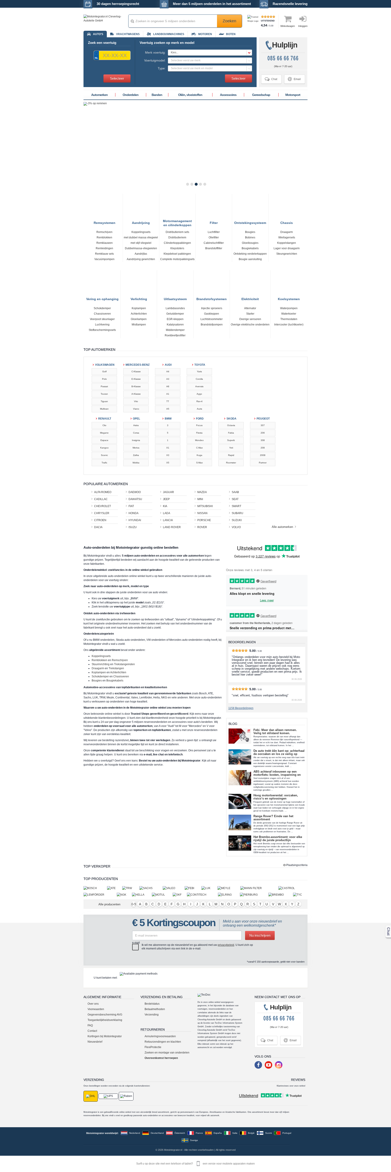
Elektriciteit (250, 298)
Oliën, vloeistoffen (190, 95)
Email (294, 79)
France (199, 1133)
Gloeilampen (139, 319)
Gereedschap (261, 95)
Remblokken (104, 237)
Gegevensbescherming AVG (105, 1014)
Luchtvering (102, 324)
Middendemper (175, 330)
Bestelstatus (152, 1003)
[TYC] (300, 894)
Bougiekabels (250, 248)
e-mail (136, 942)
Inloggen (303, 26)
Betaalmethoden (155, 1009)
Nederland (134, 1133)
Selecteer (117, 78)
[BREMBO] (280, 894)
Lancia (168, 520)
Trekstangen (116, 668)
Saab (235, 492)
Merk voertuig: (155, 52)
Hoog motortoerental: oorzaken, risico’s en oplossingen (275, 797)
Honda (133, 513)
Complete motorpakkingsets (177, 259)
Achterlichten (139, 313)
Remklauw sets (104, 253)
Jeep (166, 499)
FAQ (90, 1025)
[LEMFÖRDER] (100, 894)
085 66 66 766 (283, 58)
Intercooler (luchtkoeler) (288, 324)
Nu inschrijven (259, 935)
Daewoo (135, 492)
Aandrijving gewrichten (141, 259)
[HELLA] (142, 894)
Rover (202, 527)
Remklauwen (104, 242)
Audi (168, 364)
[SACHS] (151, 888)
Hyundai (135, 520)
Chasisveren (121, 676)
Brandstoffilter (213, 248)
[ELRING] (229, 894)
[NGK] (124, 894)
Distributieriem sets (177, 232)
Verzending (152, 1014)
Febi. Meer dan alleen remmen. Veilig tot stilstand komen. (275, 731)
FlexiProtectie (153, 1047)
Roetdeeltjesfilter (175, 335)
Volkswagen (104, 364)
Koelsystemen (289, 298)
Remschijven (104, 232)
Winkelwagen (287, 26)
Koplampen (139, 308)
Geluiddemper (175, 313)
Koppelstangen (286, 242)
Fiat (131, 506)
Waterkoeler (288, 313)
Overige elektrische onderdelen (250, 324)
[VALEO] (174, 888)
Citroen (100, 520)
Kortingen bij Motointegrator (105, 1036)
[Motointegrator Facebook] (258, 1065)
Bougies (250, 232)
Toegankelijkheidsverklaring (105, 1020)
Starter (250, 313)
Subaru (237, 513)
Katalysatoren (175, 324)
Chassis (286, 222)
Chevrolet (102, 506)
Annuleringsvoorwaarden (160, 1036)
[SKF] (180, 894)
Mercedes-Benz (136, 364)
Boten (231, 34)
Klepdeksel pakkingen (177, 253)
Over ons (93, 1003)
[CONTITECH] (202, 894)
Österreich (179, 1133)
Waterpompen (289, 308)
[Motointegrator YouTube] (268, 1065)
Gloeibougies (250, 242)
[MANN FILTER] (259, 888)
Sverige (194, 1140)
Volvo (236, 527)
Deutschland (157, 1133)
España (218, 1133)
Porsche (204, 520)
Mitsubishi (205, 506)
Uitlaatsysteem (175, 298)
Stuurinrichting (101, 664)
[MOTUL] (162, 894)
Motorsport (292, 95)
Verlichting (139, 298)
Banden (157, 95)
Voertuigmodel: (155, 60)
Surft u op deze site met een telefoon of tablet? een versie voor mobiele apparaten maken (195, 1163)
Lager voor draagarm (287, 248)
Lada (166, 513)
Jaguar (168, 492)
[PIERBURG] (254, 894)
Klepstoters (177, 248)
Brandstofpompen (212, 324)
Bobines (250, 237)
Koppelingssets (140, 232)
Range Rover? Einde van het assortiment (273, 818)
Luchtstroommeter (211, 319)
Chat (271, 79)
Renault (104, 418)
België (251, 1133)
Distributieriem (177, 237)
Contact (92, 1030)
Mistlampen (139, 324)
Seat (235, 499)
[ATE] (114, 888)
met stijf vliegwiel (141, 242)
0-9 (133, 904)
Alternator (250, 308)
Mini (200, 499)
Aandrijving (141, 222)
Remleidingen (104, 248)
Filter (214, 222)
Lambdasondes (175, 308)
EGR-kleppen (175, 319)
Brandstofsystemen (211, 298)
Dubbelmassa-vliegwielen (141, 248)
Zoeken (229, 21)
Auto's (98, 34)
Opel (136, 418)
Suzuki (237, 520)
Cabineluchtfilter (214, 242)
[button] (210, 53)
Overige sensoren (250, 319)
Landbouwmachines (168, 34)
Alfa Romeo (102, 492)
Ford (200, 418)
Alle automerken (283, 527)
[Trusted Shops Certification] (253, 21)
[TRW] (130, 888)
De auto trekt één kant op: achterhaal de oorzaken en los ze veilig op (279, 752)
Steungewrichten (286, 253)
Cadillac (101, 499)
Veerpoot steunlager (102, 319)
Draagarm (286, 232)
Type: (162, 68)
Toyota (199, 364)
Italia (234, 1133)
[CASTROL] (293, 888)
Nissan (202, 513)
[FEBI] (193, 888)
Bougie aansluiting (250, 259)
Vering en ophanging (102, 298)
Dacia (98, 527)
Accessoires (228, 95)
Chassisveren (102, 313)
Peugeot (263, 418)
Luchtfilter (214, 232)
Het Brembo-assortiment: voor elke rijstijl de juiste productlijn (277, 838)
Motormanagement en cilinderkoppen (177, 221)
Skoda (231, 418)
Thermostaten (288, 319)
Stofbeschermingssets (102, 330)
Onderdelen (130, 95)
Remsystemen (104, 222)
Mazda (202, 492)
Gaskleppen (211, 313)
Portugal (286, 1133)
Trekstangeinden (124, 664)
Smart (236, 506)
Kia (165, 506)
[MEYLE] (228, 888)
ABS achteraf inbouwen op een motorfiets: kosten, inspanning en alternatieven (277, 773)
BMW (168, 418)
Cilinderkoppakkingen (177, 242)
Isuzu (133, 527)
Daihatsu (135, 499)
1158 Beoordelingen (240, 708)
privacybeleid (226, 945)
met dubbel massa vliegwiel (141, 237)
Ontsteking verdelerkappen (250, 253)
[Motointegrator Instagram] (278, 1065)
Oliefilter (214, 237)
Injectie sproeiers (211, 308)
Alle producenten (109, 904)
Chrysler (101, 513)
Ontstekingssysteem (250, 222)
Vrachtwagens (128, 34)
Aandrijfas (141, 253)
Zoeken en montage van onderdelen (167, 1052)
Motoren (205, 34)
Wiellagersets (286, 237)
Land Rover (172, 527)
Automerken (99, 95)
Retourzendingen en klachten (163, 1041)
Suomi (268, 1133)
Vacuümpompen (104, 259)
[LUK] (209, 888)
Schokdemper (102, 308)
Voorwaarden (96, 1009)
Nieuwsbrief (95, 1041)
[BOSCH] (95, 888)
